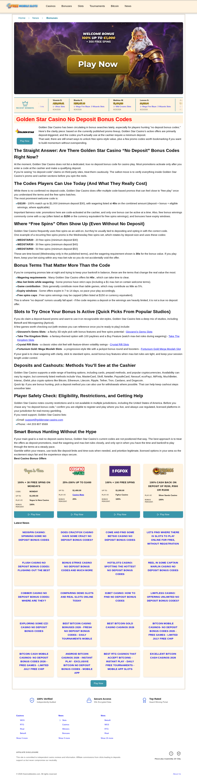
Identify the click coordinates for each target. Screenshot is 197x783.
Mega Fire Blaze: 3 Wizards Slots (84, 106)
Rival (22, 729)
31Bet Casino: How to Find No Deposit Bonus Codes (120, 597)
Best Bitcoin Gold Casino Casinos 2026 (120, 625)
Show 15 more (107, 738)
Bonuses (66, 6)
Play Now (24, 141)
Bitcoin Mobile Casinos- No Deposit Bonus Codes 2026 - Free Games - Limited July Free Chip (163, 631)
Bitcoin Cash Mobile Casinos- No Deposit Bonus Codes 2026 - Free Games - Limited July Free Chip (34, 661)
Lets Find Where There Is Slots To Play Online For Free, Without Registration (163, 538)
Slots (81, 6)
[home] (22, 10)
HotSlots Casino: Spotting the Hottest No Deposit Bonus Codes (120, 568)
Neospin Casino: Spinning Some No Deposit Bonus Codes (34, 536)
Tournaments (97, 6)
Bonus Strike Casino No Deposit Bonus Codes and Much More (77, 566)
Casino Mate (78, 495)
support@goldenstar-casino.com (44, 419)
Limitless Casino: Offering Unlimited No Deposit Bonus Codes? (163, 597)
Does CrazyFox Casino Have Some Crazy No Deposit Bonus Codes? (77, 536)
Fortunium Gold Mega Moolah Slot (161, 349)
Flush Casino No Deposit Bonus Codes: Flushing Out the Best (34, 566)
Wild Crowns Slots (117, 106)
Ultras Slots (53, 106)
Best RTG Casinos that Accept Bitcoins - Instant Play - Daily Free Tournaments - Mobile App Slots (120, 661)
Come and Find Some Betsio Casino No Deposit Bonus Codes (120, 536)
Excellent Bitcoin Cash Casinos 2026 (163, 655)
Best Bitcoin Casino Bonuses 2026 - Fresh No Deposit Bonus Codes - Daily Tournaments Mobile (77, 631)
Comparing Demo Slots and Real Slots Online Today (77, 597)
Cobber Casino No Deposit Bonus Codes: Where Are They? (34, 597)
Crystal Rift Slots (119, 344)
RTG (22, 724)
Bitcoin (115, 6)
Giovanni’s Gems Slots (139, 331)
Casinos (51, 6)
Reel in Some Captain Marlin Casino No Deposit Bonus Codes (163, 566)
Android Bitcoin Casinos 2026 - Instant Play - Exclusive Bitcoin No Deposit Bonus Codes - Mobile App (77, 663)
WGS (22, 720)
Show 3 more (22, 738)
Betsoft (23, 733)
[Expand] (60, 720)
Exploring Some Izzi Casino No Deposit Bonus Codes (34, 627)
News (128, 6)
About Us (177, 774)
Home (21, 18)
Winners (65, 729)
